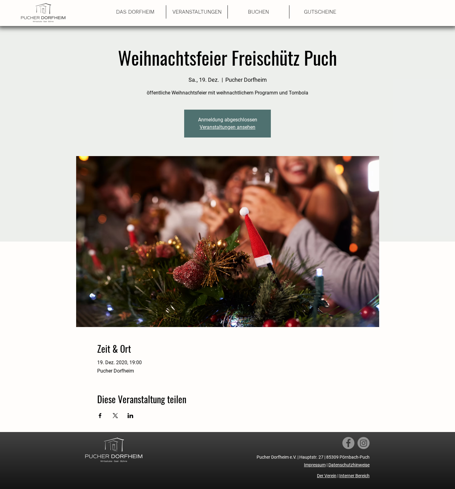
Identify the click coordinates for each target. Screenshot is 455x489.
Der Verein (326, 475)
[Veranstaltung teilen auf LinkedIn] (130, 415)
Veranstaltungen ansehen (227, 127)
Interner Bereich (354, 475)
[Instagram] (364, 443)
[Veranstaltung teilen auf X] (115, 415)
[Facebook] (348, 443)
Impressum (315, 464)
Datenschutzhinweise (349, 464)
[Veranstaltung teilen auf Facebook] (100, 415)
